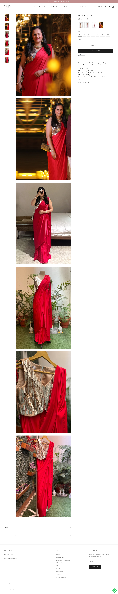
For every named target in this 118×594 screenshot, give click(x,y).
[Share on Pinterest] (88, 82)
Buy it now (95, 51)
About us (82, 6)
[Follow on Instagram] (9, 583)
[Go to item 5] (7, 51)
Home (34, 6)
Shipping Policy (60, 557)
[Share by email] (90, 82)
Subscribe (95, 567)
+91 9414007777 (8, 554)
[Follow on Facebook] (5, 583)
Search (58, 554)
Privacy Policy (59, 571)
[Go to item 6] (7, 60)
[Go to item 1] (7, 17)
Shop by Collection (69, 6)
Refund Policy (59, 563)
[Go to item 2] (7, 26)
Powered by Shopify (22, 589)
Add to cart (95, 46)
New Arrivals (53, 6)
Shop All (42, 6)
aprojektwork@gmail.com (10, 558)
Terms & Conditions (61, 577)
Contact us (58, 574)
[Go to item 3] (7, 34)
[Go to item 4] (7, 43)
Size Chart (82, 55)
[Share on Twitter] (85, 82)
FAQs (57, 566)
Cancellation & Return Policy (63, 560)
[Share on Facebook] (83, 82)
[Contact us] (114, 590)
